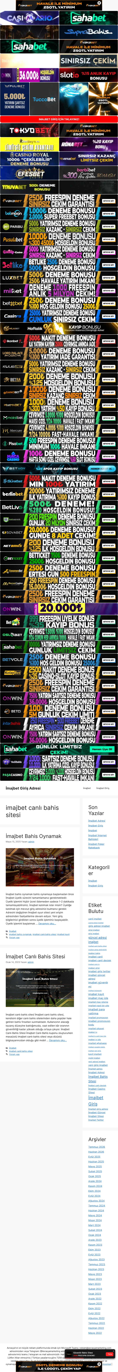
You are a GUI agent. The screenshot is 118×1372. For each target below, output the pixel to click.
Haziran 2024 (96, 1210)
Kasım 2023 (95, 1244)
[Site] (59, 200)
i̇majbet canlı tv (94, 964)
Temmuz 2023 (96, 1264)
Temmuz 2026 (96, 1146)
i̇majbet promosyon (98, 1017)
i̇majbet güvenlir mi (98, 984)
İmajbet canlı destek (97, 1085)
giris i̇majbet (93, 933)
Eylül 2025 (94, 1156)
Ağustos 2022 (96, 1318)
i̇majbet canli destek (99, 960)
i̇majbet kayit (63, 934)
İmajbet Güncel (96, 1112)
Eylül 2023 (94, 1254)
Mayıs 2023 (95, 1274)
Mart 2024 (94, 1225)
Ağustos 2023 (96, 1259)
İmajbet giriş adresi (98, 1109)
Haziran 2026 (96, 1151)
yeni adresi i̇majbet (96, 1061)
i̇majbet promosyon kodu (99, 1023)
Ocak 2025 (94, 1176)
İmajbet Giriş (102, 788)
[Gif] (59, 328)
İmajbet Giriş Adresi (23, 788)
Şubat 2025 (95, 1171)
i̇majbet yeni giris (94, 1051)
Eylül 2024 (94, 1195)
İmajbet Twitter (96, 1120)
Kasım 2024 (95, 1186)
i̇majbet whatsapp (97, 1043)
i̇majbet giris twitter (99, 971)
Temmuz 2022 (96, 1323)
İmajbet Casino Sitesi (96, 1090)
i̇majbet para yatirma (96, 1011)
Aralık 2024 (95, 1181)
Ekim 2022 (94, 1308)
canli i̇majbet (94, 918)
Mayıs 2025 (95, 1166)
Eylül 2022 (94, 1313)
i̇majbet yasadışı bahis (96, 1047)
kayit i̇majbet (94, 1054)
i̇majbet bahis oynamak (20, 934)
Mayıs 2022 (95, 1333)
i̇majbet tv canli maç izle (97, 1036)
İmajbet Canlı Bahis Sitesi (35, 956)
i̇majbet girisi (94, 968)
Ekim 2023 (94, 1249)
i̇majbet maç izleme (98, 1002)
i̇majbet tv (92, 1032)
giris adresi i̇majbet (99, 926)
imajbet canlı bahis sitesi (44, 934)
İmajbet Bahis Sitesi (98, 1079)
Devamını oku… (47, 923)
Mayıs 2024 (95, 1215)
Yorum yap (14, 937)
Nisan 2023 (95, 1279)
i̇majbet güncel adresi (96, 977)
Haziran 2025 (96, 1161)
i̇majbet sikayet (96, 1028)
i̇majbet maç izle (98, 998)
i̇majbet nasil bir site (98, 1005)
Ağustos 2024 (96, 1200)
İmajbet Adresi (96, 820)
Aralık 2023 (95, 1240)
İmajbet (87, 788)
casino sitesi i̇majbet (95, 923)
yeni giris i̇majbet (98, 1065)
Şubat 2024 (95, 1230)
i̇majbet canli (95, 956)
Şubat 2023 (95, 1288)
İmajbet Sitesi (96, 1116)
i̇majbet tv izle (94, 1039)
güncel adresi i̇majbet (97, 940)
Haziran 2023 (96, 1269)
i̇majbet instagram (95, 991)
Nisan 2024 (95, 1220)
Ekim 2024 (94, 1191)
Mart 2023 (94, 1284)
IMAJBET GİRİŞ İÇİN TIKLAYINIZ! (59, 119)
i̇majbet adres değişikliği (97, 950)
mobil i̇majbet (94, 1058)
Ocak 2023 (94, 1293)
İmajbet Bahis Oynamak (33, 836)
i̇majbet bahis (94, 953)
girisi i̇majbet (94, 930)
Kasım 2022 (95, 1303)
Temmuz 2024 (96, 1205)
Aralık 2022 (94, 1298)
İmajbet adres (95, 1068)
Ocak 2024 (94, 1235)
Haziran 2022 (96, 1328)
